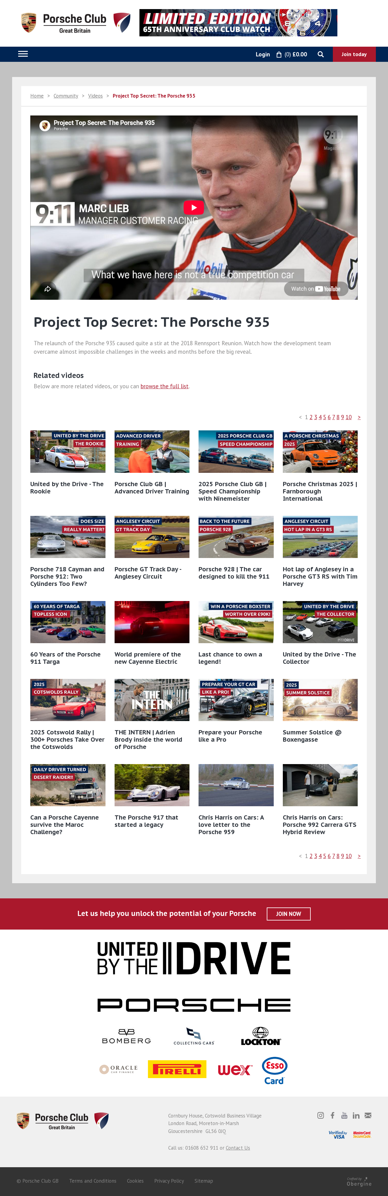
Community (66, 95)
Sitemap (204, 1181)
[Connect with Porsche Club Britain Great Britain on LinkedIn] (356, 1115)
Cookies (135, 1181)
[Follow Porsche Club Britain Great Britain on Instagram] (320, 1115)
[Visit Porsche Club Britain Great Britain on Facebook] (332, 1115)
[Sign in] (256, 54)
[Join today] (354, 54)
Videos (95, 95)
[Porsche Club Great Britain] (75, 22)
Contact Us (238, 1147)
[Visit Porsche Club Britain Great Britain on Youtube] (344, 1115)
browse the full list (165, 386)
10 (349, 417)
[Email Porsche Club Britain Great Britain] (368, 1115)
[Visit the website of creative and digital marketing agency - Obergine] (359, 1180)
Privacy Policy (169, 1181)
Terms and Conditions (92, 1181)
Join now (288, 913)
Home (37, 95)
